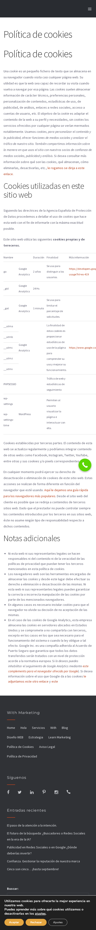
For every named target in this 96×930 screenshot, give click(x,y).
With (53, 728)
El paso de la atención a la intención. (32, 825)
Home (11, 728)
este (54, 681)
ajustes (40, 914)
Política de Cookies (20, 747)
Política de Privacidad (22, 756)
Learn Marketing (59, 737)
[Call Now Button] (85, 465)
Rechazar (36, 922)
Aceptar (14, 922)
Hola (24, 728)
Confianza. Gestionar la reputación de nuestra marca (43, 861)
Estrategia (36, 737)
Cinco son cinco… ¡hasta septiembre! (33, 869)
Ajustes (58, 922)
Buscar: (12, 889)
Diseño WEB (15, 737)
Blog (65, 728)
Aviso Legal (47, 747)
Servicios (38, 728)
